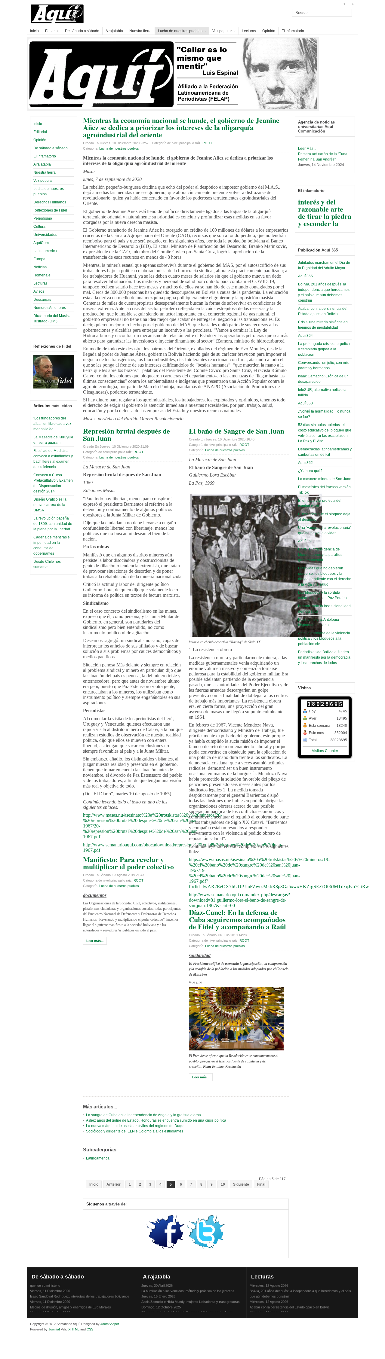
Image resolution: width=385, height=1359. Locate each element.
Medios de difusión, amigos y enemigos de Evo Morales (70, 1301)
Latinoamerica (45, 251)
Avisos (38, 291)
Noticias (40, 267)
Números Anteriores (49, 308)
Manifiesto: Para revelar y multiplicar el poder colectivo (128, 863)
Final (261, 1184)
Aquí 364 (305, 336)
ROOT (207, 143)
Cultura (39, 226)
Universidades (45, 235)
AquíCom (41, 243)
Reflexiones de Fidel (50, 210)
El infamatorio (44, 156)
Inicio (37, 124)
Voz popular (43, 180)
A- (352, 4)
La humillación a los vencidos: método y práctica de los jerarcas (187, 1285)
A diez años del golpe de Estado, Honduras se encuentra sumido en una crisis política (156, 1120)
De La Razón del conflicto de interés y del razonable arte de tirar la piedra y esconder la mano (324, 202)
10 (223, 1184)
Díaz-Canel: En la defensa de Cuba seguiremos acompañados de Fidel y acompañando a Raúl (237, 919)
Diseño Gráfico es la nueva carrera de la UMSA (49, 504)
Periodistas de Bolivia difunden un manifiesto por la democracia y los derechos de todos (324, 657)
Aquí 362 (305, 463)
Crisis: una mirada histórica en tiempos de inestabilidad (289, 1312)
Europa (39, 259)
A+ (343, 4)
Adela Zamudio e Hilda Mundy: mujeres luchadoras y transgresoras (190, 1295)
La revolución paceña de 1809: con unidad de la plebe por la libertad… (53, 523)
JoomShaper (109, 1324)
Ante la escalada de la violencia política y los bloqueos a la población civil (324, 638)
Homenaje (42, 275)
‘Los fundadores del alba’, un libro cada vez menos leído (52, 423)
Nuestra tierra (44, 172)
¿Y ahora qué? (310, 471)
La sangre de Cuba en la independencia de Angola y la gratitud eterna (143, 1115)
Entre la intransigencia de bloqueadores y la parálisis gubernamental (320, 554)
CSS (90, 1329)
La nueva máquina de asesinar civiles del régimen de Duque (136, 1126)
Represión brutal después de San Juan (126, 434)
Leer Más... (307, 142)
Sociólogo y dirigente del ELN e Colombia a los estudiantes (134, 1131)
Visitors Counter (325, 751)
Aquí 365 (305, 276)
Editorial (40, 132)
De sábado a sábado (50, 148)
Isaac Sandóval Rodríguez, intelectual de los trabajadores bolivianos (79, 1290)
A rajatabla (42, 164)
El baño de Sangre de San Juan (236, 430)
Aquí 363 (305, 403)
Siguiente (241, 1184)
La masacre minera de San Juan (324, 479)
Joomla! (54, 1329)
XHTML (73, 1329)
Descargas (42, 299)
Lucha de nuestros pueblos (119, 148)
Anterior (113, 1184)
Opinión (39, 140)
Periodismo (42, 218)
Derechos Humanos (49, 202)
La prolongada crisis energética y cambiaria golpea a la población (324, 349)
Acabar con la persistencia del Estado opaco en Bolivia (289, 1301)
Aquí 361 (305, 541)
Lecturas (40, 283)
